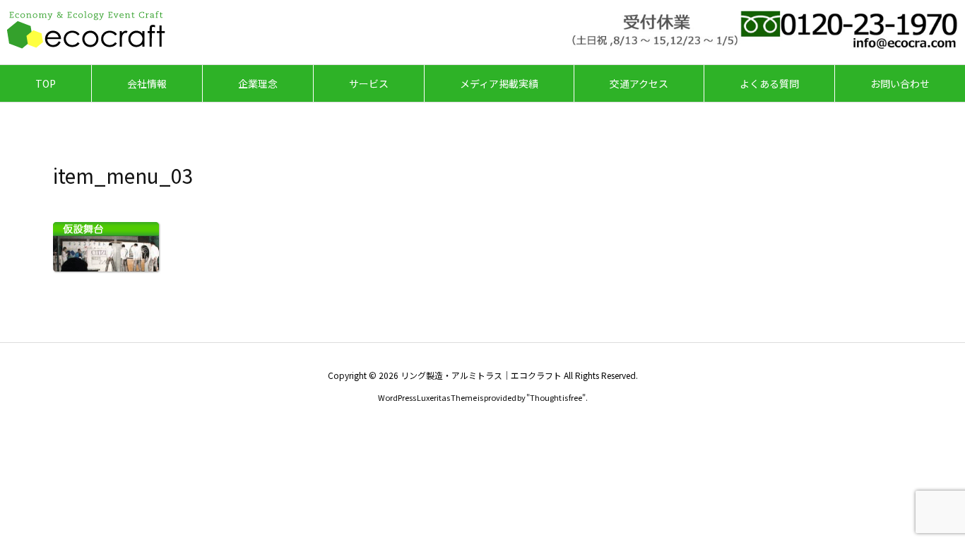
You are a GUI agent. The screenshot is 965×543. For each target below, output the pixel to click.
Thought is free (556, 397)
